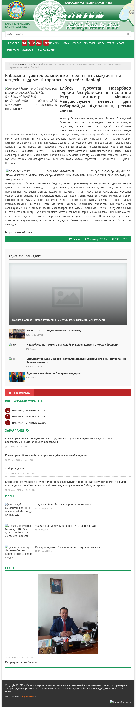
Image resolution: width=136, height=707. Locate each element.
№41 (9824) (18, 416)
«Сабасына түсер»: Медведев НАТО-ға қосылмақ (65, 525)
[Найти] (128, 34)
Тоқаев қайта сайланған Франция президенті (63, 504)
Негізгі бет (13, 43)
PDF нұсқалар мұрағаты (24, 401)
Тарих (110, 43)
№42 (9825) (18, 410)
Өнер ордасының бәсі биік (22, 662)
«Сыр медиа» (27, 696)
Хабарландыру (14, 468)
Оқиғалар (89, 43)
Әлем (101, 43)
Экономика (52, 43)
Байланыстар (46, 50)
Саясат (76, 43)
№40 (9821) (18, 422)
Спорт (120, 43)
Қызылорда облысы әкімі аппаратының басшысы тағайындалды (46, 455)
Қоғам (66, 43)
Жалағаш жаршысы (68, 15)
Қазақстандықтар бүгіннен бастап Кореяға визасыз (67, 547)
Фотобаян (28, 50)
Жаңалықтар (30, 43)
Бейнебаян (13, 50)
